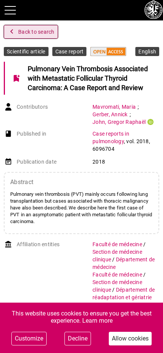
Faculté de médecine (117, 244)
